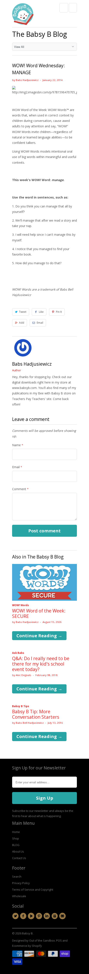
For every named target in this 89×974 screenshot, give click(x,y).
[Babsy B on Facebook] (24, 916)
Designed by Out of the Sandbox (33, 940)
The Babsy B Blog (39, 34)
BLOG (15, 845)
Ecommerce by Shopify (27, 946)
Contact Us (19, 858)
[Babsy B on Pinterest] (39, 916)
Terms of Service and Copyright (32, 890)
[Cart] (73, 7)
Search (16, 876)
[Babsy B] (23, 15)
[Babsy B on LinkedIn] (47, 916)
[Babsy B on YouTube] (32, 916)
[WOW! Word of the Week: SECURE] (44, 599)
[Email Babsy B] (63, 916)
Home (16, 832)
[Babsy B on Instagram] (55, 916)
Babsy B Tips (20, 706)
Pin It (59, 312)
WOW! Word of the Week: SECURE (38, 613)
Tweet (22, 312)
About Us (18, 851)
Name (17, 445)
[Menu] (63, 7)
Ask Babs (18, 652)
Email (40, 323)
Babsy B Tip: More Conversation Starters (35, 714)
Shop (15, 838)
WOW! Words (20, 605)
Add (21, 323)
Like (41, 312)
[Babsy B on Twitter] (16, 916)
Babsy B (27, 933)
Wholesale (19, 896)
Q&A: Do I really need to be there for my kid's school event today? (40, 663)
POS (59, 940)
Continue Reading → (39, 636)
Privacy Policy (21, 883)
